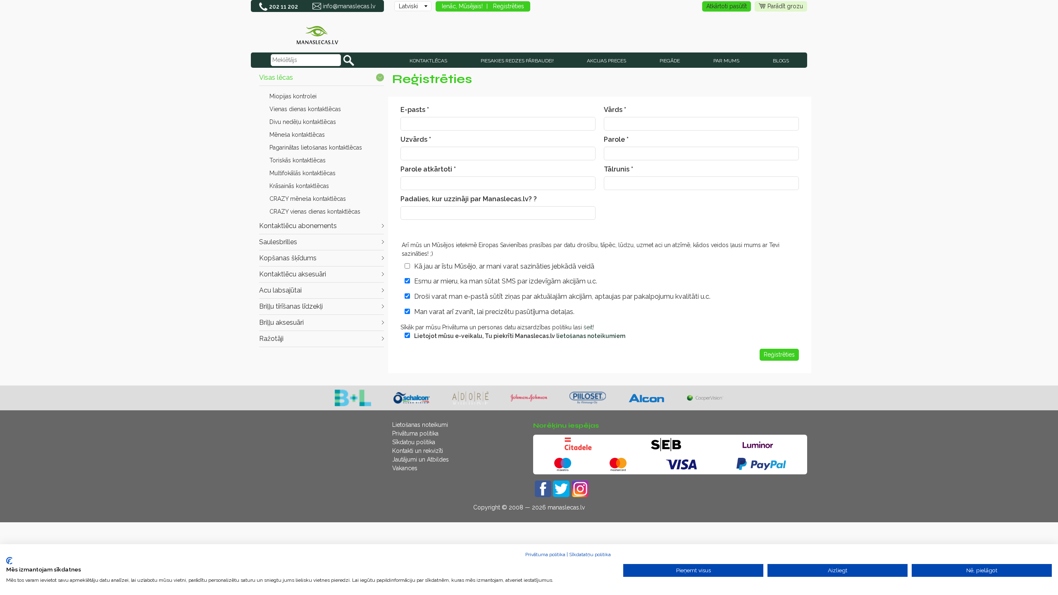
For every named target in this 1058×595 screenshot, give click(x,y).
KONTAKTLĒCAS (428, 61)
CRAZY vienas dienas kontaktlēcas (314, 211)
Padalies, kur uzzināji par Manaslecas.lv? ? (468, 199)
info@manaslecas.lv (349, 6)
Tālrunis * (618, 169)
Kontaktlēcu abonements (298, 226)
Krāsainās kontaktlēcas (299, 186)
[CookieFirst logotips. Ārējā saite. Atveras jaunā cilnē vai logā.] (9, 560)
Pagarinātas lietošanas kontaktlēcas (315, 147)
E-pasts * (414, 110)
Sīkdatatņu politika (590, 554)
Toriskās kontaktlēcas (297, 160)
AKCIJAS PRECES (606, 61)
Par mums (726, 61)
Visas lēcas (276, 77)
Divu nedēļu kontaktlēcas (302, 122)
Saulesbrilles (278, 242)
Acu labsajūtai (280, 290)
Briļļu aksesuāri (281, 322)
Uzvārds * (415, 139)
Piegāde (670, 61)
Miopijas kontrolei (293, 96)
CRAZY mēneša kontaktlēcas (307, 198)
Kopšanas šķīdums (288, 258)
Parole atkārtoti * (428, 169)
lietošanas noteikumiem (590, 336)
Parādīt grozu (785, 6)
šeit (588, 327)
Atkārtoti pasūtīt (726, 6)
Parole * (616, 139)
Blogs (781, 61)
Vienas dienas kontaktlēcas (305, 109)
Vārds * (615, 110)
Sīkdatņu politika (413, 442)
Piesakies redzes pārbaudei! (517, 61)
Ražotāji (271, 339)
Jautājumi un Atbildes (420, 459)
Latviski (408, 6)
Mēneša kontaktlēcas (297, 134)
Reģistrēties (508, 6)
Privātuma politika (415, 433)
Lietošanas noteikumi (420, 424)
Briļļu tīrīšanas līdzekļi (291, 306)
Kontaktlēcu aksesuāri (292, 274)
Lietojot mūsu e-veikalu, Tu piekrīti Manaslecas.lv (519, 336)
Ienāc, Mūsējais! (462, 6)
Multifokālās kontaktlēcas (302, 173)
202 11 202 (283, 6)
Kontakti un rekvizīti (417, 450)
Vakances (404, 468)
